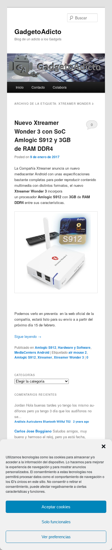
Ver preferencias (56, 536)
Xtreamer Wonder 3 (69, 357)
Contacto (38, 87)
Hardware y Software (74, 347)
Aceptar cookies (56, 506)
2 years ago (81, 421)
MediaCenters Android (31, 352)
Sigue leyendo (27, 336)
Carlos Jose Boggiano (33, 431)
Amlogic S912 (45, 347)
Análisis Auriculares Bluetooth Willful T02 (42, 421)
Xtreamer (45, 357)
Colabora (60, 87)
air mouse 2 (78, 352)
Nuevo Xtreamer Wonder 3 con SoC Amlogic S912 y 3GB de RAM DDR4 (42, 135)
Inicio (20, 87)
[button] (103, 446)
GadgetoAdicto (37, 31)
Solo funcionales (56, 521)
